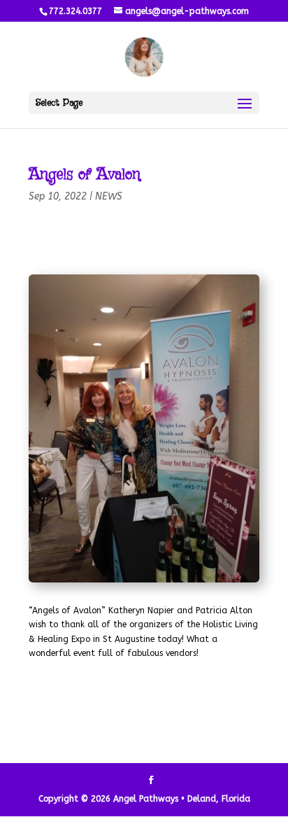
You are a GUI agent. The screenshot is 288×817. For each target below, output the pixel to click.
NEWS (108, 196)
